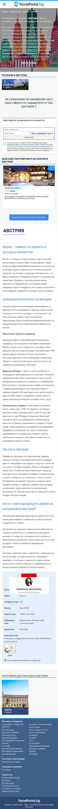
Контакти (6, 780)
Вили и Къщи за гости (38, 730)
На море (32, 738)
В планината (34, 743)
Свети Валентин (9, 735)
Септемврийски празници (13, 740)
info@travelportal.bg (10, 778)
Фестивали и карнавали (12, 751)
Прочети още (29, 63)
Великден (33, 735)
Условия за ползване (11, 788)
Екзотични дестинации (12, 749)
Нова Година (34, 727)
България (6, 770)
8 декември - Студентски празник (12, 725)
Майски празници (10, 738)
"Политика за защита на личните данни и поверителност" (29, 147)
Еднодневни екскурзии (39, 746)
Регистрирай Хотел (10, 786)
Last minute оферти (10, 732)
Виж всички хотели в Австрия (29, 217)
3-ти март (33, 754)
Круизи (32, 751)
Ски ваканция (8, 730)
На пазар (6, 746)
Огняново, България (11, 762)
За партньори (8, 783)
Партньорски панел (10, 791)
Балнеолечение (9, 754)
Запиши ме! (29, 137)
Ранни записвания (37, 732)
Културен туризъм (37, 749)
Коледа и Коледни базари (40, 724)
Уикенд (5, 743)
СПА (31, 740)
